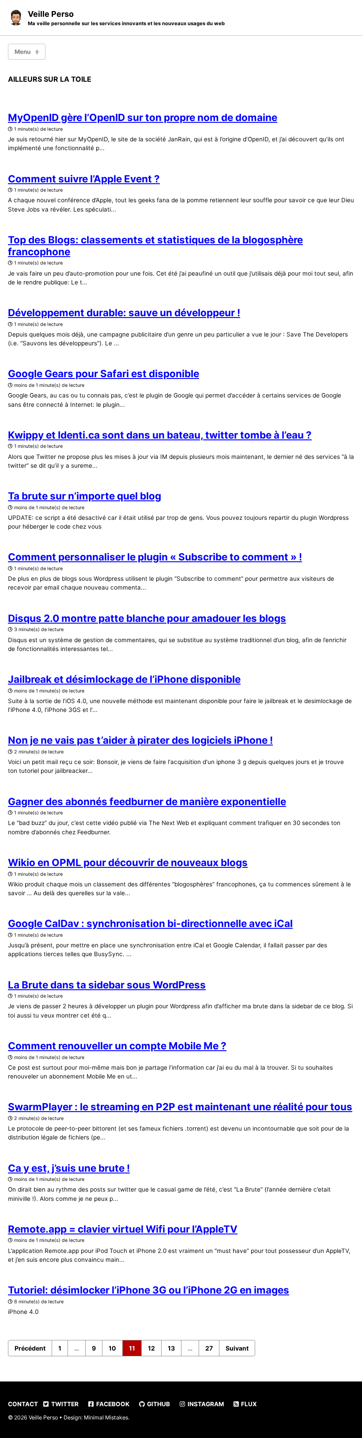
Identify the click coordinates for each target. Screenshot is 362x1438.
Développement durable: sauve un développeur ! (124, 312)
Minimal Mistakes (106, 1417)
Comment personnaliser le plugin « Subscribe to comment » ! (155, 557)
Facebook (112, 1404)
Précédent (30, 1348)
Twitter (64, 1404)
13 (171, 1348)
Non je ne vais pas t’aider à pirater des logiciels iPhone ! (140, 740)
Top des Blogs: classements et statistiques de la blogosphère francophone (155, 245)
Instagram (205, 1404)
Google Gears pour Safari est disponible (103, 373)
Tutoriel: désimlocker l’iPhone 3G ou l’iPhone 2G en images (148, 1290)
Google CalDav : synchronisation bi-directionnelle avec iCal (150, 923)
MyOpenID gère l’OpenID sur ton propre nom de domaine (142, 117)
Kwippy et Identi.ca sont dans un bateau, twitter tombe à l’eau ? (160, 435)
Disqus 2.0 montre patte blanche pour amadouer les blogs (147, 618)
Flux (248, 1404)
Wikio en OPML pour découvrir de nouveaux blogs (128, 862)
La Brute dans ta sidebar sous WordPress (107, 985)
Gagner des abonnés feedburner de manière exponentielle (147, 801)
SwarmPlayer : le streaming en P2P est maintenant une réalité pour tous (180, 1107)
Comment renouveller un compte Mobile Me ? (117, 1046)
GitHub (158, 1404)
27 (209, 1348)
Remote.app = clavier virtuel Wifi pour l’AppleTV (123, 1229)
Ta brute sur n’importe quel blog (84, 496)
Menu (22, 51)
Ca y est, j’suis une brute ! (69, 1168)
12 (151, 1348)
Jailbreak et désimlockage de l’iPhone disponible (124, 679)
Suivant (237, 1348)
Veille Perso (126, 17)
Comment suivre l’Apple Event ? (84, 179)
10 (112, 1348)
